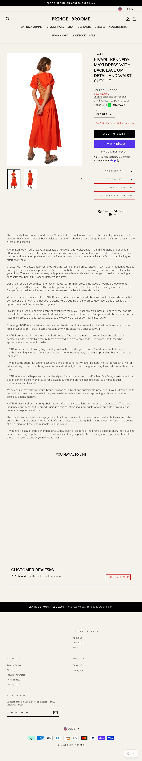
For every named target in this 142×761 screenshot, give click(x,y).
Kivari (98, 54)
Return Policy (13, 680)
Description (114, 171)
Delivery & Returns (114, 195)
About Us (77, 638)
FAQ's (76, 647)
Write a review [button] (118, 577)
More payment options (114, 151)
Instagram (78, 670)
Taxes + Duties (14, 665)
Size (98, 110)
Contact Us (78, 642)
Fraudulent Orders (16, 675)
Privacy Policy (13, 684)
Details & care (114, 187)
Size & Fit (114, 179)
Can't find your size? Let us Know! (115, 123)
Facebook (78, 665)
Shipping (98, 97)
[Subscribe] (55, 712)
